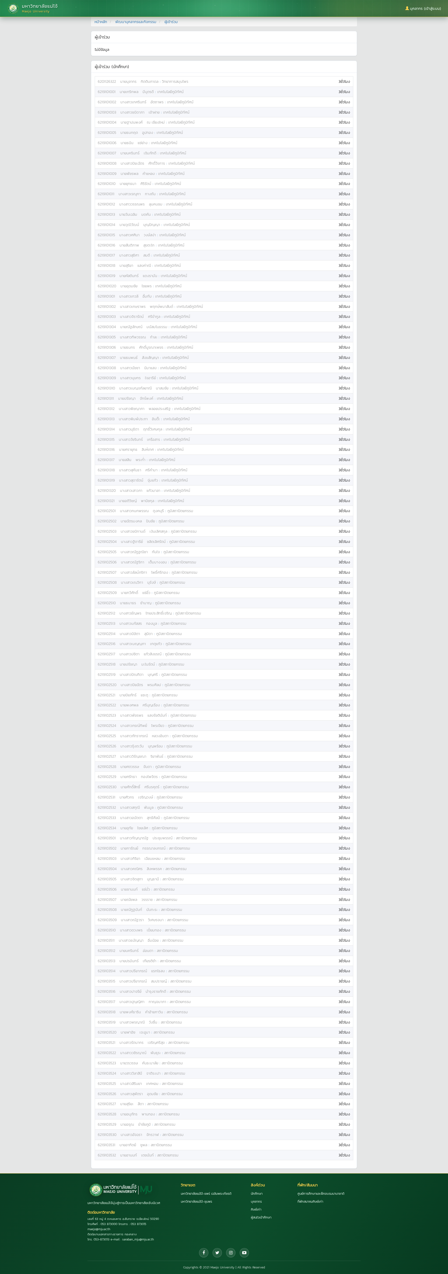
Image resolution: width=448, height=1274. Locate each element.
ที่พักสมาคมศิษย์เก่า (310, 1201)
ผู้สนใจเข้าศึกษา (261, 1217)
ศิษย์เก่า (256, 1209)
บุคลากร (256, 1201)
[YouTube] (244, 1252)
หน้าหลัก (100, 21)
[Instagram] (230, 1252)
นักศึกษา (256, 1193)
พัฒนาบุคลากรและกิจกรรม (135, 21)
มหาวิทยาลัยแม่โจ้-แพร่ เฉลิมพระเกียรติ (206, 1193)
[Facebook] (203, 1252)
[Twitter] (217, 1252)
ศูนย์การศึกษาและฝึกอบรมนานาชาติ (321, 1193)
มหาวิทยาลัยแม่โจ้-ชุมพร (196, 1201)
